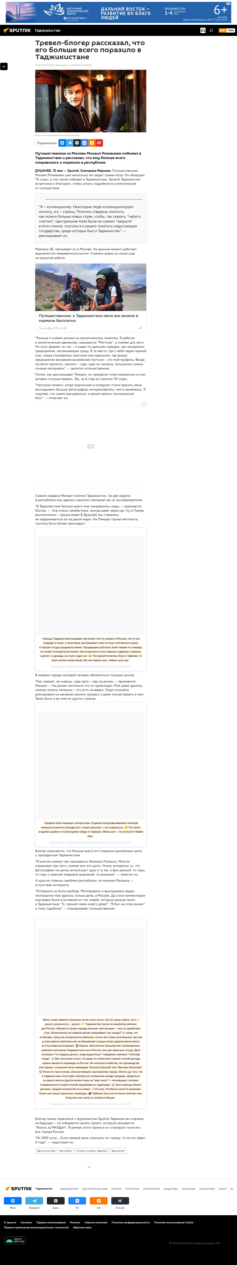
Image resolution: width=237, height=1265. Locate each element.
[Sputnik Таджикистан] (18, 33)
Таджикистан (117, 1150)
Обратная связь (82, 1227)
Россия (116, 1188)
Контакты (26, 1222)
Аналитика (207, 1188)
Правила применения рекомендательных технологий (36, 1227)
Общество (170, 1188)
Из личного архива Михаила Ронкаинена (58, 135)
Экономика (151, 1188)
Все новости (66, 1150)
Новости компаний (96, 1222)
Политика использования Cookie (173, 1222)
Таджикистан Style (46, 1150)
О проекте (10, 1222)
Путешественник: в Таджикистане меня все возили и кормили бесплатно (88, 318)
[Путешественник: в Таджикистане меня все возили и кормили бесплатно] (90, 287)
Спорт (222, 1188)
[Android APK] (15, 1241)
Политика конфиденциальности (131, 1222)
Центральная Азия (95, 1188)
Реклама (75, 1222)
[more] (140, 328)
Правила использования (51, 1222)
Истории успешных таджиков (92, 1150)
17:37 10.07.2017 (44, 65)
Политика (132, 1188)
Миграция (189, 1188)
